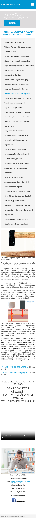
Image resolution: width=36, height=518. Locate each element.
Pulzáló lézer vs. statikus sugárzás (17, 93)
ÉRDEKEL (12, 23)
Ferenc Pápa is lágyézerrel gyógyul (17, 80)
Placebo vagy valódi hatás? (14, 201)
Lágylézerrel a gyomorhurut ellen (16, 84)
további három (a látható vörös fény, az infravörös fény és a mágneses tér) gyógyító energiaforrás (18, 344)
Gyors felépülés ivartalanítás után (17, 117)
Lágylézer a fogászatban (13, 107)
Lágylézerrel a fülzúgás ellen (15, 149)
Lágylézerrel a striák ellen (14, 131)
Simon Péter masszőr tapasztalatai (17, 61)
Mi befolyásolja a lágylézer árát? (16, 135)
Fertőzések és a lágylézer (13, 187)
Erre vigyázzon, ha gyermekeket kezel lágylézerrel (18, 212)
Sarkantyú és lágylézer (12, 75)
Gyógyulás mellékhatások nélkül (16, 163)
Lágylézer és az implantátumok (16, 89)
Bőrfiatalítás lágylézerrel (13, 159)
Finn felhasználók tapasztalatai (16, 224)
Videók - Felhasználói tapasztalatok (17, 47)
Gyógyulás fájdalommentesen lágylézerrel (15, 142)
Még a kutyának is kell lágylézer (16, 219)
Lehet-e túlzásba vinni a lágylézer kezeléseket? (16, 123)
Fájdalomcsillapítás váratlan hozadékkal (19, 66)
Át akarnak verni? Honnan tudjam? (17, 191)
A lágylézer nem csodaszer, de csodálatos (15, 170)
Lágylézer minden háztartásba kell (17, 205)
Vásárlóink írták (10, 52)
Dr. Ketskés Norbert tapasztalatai (17, 56)
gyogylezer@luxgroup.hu (20, 482)
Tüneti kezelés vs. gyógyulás (15, 103)
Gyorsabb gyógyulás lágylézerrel (16, 154)
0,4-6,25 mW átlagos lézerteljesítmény (15, 348)
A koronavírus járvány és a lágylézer (18, 112)
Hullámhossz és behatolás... (15, 367)
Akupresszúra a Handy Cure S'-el (16, 182)
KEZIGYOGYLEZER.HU (10, 4)
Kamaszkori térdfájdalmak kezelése (17, 98)
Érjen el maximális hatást (13, 177)
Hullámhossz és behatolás (14, 70)
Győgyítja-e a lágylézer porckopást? (17, 196)
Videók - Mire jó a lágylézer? (14, 42)
